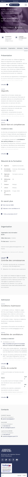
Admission (20, 48)
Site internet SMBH (8, 205)
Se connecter (15, 4)
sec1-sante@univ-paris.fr (9, 427)
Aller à (2, 1)
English (24, 475)
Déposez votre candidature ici (11, 208)
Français (19, 475)
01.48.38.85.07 (6, 434)
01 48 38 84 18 (6, 426)
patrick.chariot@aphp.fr (8, 419)
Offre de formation (12, 9)
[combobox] (19, 475)
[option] (24, 475)
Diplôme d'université (7, 11)
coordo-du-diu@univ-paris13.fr (10, 436)
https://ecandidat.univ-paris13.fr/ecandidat (14, 343)
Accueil (3, 9)
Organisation (11, 48)
